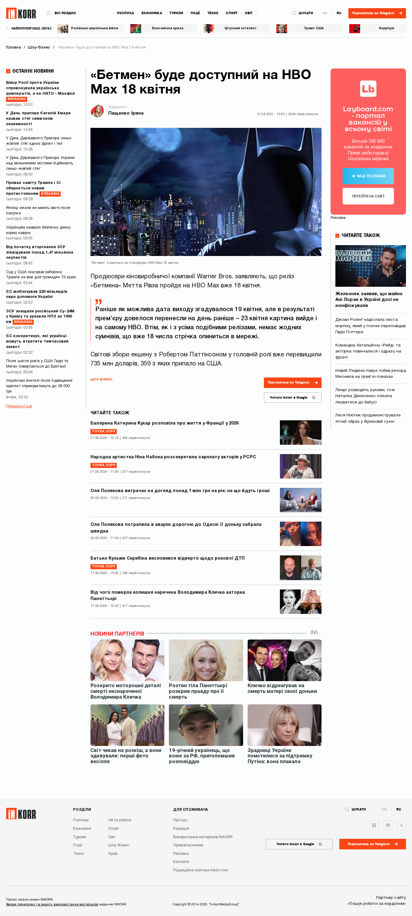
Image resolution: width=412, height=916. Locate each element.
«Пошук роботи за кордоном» (376, 904)
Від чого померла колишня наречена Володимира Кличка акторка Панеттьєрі (167, 596)
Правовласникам (188, 845)
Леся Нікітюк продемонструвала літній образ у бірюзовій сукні (368, 418)
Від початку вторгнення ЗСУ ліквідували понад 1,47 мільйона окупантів (39, 252)
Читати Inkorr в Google (288, 397)
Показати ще (19, 406)
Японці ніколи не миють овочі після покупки (38, 210)
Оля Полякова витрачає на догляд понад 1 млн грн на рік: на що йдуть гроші (180, 491)
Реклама (181, 853)
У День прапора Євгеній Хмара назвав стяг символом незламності (38, 119)
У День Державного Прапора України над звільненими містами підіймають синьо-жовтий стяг (40, 163)
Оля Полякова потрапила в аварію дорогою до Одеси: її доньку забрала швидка (175, 528)
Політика (125, 13)
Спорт (231, 13)
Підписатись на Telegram (288, 382)
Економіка (151, 13)
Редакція (181, 828)
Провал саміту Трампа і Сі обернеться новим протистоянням (33, 188)
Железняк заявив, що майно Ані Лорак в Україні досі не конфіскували (369, 300)
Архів (113, 853)
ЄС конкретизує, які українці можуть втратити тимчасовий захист (37, 341)
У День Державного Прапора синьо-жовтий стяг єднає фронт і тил (39, 141)
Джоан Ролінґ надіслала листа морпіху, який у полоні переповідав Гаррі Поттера (370, 326)
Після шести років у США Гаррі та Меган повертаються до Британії (37, 363)
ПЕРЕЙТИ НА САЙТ (368, 196)
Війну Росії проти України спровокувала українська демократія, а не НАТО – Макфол (40, 91)
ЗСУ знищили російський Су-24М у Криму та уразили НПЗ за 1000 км (40, 317)
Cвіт (248, 13)
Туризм (176, 13)
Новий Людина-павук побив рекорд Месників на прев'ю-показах (370, 374)
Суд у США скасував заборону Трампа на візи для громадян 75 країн (41, 275)
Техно (213, 13)
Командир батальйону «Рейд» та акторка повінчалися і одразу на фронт (368, 351)
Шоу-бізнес (101, 379)
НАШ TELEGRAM (371, 176)
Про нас (180, 820)
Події (195, 13)
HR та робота (119, 820)
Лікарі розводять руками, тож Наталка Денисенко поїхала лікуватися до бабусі (365, 396)
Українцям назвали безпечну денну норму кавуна (38, 230)
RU (339, 13)
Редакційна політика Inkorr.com (200, 870)
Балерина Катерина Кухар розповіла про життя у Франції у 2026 (164, 423)
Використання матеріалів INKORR (203, 837)
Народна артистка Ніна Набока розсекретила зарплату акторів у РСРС (173, 457)
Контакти (181, 862)
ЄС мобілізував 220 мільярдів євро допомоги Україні (36, 294)
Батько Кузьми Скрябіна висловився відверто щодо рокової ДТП (167, 559)
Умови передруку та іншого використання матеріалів (52, 904)
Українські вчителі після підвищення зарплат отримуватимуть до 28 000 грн (39, 386)
